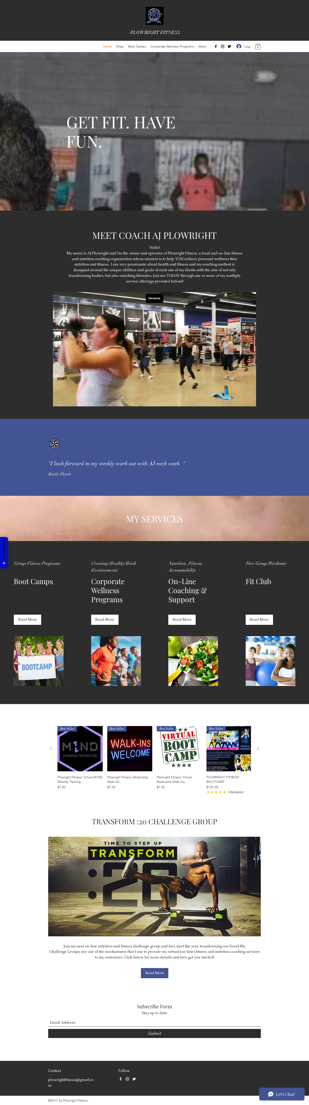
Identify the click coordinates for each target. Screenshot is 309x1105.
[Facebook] (216, 46)
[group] (154, 760)
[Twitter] (229, 46)
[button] (258, 46)
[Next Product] (258, 748)
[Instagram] (222, 46)
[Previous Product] (51, 748)
